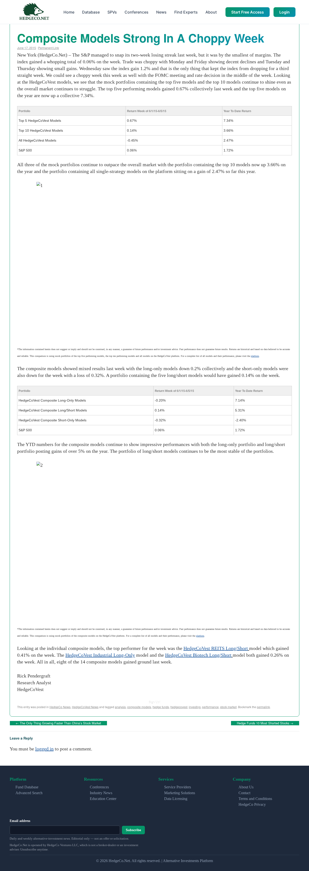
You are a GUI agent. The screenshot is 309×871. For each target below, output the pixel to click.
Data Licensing (175, 799)
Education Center (103, 799)
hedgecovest (178, 707)
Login (284, 12)
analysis (120, 707)
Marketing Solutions (179, 793)
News (161, 12)
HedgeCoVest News (85, 707)
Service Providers (177, 787)
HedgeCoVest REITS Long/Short (215, 648)
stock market (228, 707)
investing (195, 707)
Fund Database (26, 787)
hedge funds (161, 707)
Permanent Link (48, 48)
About (211, 12)
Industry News (101, 793)
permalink (263, 707)
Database (91, 12)
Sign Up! (154, 702)
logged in (44, 748)
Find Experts (186, 12)
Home (68, 12)
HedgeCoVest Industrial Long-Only (100, 655)
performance (210, 707)
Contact (244, 793)
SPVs (112, 12)
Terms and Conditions (255, 799)
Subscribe (133, 830)
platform (255, 356)
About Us (246, 787)
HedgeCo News (59, 707)
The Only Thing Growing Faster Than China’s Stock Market (58, 723)
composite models (139, 707)
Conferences (136, 12)
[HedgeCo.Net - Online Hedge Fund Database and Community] (34, 12)
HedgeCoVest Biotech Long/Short (198, 655)
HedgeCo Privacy (252, 804)
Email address (20, 821)
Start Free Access (247, 12)
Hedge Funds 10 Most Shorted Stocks (265, 723)
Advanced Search (28, 793)
